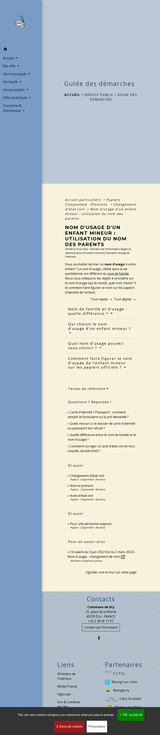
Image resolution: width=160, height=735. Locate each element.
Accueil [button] (9, 58)
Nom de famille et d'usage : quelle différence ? (97, 311)
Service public (99, 95)
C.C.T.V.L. (119, 673)
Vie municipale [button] (15, 74)
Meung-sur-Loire (124, 682)
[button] (21, 49)
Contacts (101, 599)
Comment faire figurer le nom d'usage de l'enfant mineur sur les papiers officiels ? (100, 363)
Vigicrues (64, 694)
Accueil (72, 95)
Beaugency (121, 690)
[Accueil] (20, 23)
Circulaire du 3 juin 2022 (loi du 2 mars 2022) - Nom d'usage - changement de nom (102, 554)
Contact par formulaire (101, 627)
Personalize (97, 726)
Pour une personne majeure (90, 524)
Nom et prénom (81, 485)
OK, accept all (132, 714)
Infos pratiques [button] (15, 97)
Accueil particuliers (83, 200)
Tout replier (102, 299)
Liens (65, 664)
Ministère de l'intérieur (66, 676)
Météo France (67, 686)
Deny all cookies (71, 726)
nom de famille (118, 273)
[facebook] (101, 638)
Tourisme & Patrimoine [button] (12, 108)
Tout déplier (125, 299)
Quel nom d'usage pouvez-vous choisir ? (96, 345)
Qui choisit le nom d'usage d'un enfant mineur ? (99, 326)
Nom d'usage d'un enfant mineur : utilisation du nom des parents (100, 214)
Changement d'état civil (87, 476)
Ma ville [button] (9, 66)
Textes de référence (87, 388)
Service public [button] (14, 89)
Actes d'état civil (81, 495)
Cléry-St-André (130, 699)
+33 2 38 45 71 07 (100, 621)
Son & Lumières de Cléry (68, 704)
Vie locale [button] (11, 81)
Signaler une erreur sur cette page (111, 572)
